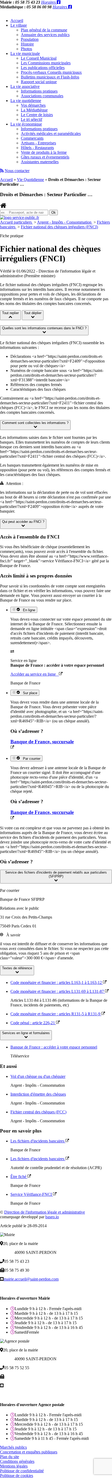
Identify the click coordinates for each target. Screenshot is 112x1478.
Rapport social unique (39, 82)
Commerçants (32, 138)
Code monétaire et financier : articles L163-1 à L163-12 (56, 982)
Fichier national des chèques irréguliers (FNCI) (59, 227)
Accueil (16, 20)
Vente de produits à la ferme (44, 152)
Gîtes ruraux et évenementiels (45, 157)
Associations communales (42, 96)
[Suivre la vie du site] (2, 170)
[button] (44, 330)
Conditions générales (17, 1461)
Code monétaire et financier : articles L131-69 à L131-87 (57, 991)
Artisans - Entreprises (38, 143)
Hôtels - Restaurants (37, 147)
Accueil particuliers (16, 222)
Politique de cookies (16, 1475)
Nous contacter (17, 170)
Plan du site (9, 1456)
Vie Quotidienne (30, 179)
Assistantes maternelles (40, 162)
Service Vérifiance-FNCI (31, 1194)
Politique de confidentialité (22, 1471)
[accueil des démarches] (3, 207)
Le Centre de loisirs (37, 114)
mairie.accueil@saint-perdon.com (31, 1279)
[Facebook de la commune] (58, 2)
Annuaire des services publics (45, 34)
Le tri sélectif (31, 119)
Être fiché (18, 1176)
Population (30, 39)
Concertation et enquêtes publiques (28, 1452)
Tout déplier (32, 313)
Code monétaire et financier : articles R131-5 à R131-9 (55, 1014)
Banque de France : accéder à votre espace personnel (53, 1047)
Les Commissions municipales (46, 63)
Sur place (29, 693)
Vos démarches (33, 105)
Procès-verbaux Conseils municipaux (51, 72)
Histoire (27, 44)
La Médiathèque (34, 110)
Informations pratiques (39, 91)
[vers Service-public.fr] (19, 217)
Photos (26, 49)
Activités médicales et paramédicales (51, 133)
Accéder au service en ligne (34, 674)
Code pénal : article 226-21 (33, 1023)
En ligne (28, 610)
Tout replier (10, 313)
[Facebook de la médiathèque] (70, 7)
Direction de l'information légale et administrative (44, 1212)
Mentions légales (14, 1466)
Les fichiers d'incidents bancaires (37, 1141)
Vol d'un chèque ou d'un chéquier (37, 1076)
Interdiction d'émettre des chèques (38, 1094)
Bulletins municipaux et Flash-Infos (50, 77)
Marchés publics (13, 1447)
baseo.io (52, 1217)
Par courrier (30, 759)
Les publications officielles (43, 67)
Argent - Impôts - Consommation (64, 222)
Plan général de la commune (44, 30)
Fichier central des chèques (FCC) (38, 1112)
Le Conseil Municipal (39, 58)
